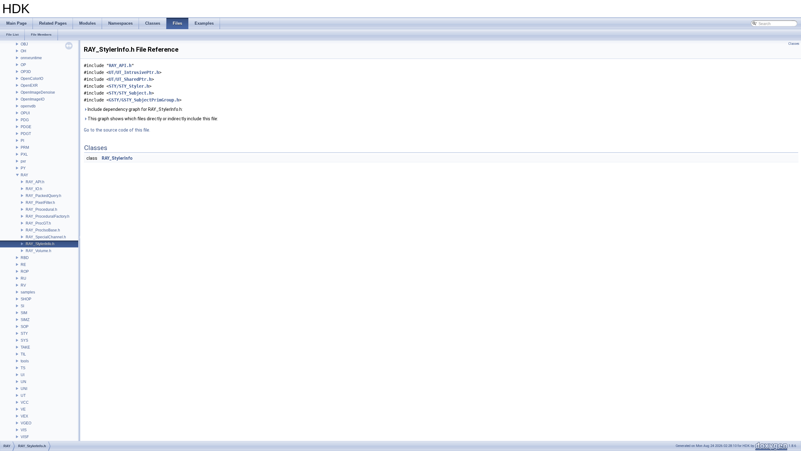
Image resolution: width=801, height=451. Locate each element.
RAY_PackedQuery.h (43, 196)
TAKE (25, 347)
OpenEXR (29, 85)
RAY (24, 175)
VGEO (26, 423)
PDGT (26, 134)
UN (23, 382)
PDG (25, 120)
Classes (793, 44)
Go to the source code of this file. (117, 129)
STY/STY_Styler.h (129, 86)
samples (28, 292)
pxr (23, 161)
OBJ (24, 44)
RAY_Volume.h (38, 251)
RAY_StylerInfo (117, 158)
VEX (24, 416)
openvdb (28, 106)
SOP (24, 326)
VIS (24, 430)
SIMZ (25, 320)
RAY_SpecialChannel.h (46, 237)
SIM (24, 313)
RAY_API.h (35, 182)
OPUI (25, 113)
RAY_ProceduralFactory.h (47, 216)
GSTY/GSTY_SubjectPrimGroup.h (144, 99)
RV (23, 285)
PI (22, 140)
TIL (23, 354)
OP (23, 65)
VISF (25, 437)
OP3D (26, 72)
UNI (24, 388)
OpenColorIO (32, 78)
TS (23, 368)
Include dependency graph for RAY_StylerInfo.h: (135, 109)
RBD (25, 258)
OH (23, 51)
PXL (24, 154)
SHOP (26, 299)
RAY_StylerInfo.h (40, 244)
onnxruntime (31, 58)
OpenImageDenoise (38, 92)
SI (22, 306)
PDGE (26, 127)
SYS (24, 340)
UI (22, 375)
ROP (25, 271)
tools (25, 361)
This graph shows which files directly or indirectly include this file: (152, 118)
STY (24, 333)
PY (23, 168)
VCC (25, 402)
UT (23, 395)
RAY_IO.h (34, 189)
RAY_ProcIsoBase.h (43, 230)
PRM (25, 147)
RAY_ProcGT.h (38, 223)
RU (23, 278)
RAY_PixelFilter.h (40, 202)
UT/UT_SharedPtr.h (130, 79)
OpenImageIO (32, 99)
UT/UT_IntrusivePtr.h (134, 72)
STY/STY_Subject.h (130, 93)
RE (23, 264)
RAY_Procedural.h (41, 209)
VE (23, 409)
